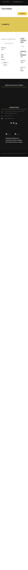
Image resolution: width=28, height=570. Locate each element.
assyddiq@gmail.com (18, 1)
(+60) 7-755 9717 (8, 116)
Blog (23, 46)
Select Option (5, 63)
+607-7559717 (6, 1)
